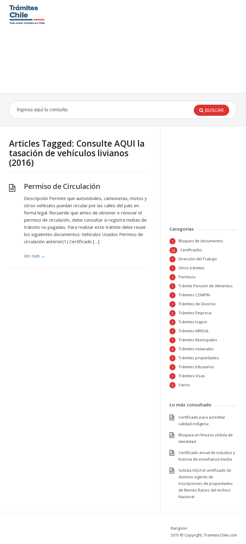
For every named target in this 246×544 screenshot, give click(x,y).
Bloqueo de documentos (200, 241)
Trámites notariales (196, 348)
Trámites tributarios (196, 366)
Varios (184, 384)
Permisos (187, 276)
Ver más (34, 256)
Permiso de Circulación (62, 186)
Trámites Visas (191, 375)
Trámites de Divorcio (197, 303)
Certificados (191, 250)
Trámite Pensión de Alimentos (205, 285)
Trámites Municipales (197, 339)
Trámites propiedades (198, 357)
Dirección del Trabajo (197, 259)
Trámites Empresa (195, 312)
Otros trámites (191, 268)
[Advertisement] (151, 46)
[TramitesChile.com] (27, 14)
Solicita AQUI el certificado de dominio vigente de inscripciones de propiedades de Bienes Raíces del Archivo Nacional (205, 483)
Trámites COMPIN (194, 294)
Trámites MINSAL (193, 330)
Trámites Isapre (192, 321)
